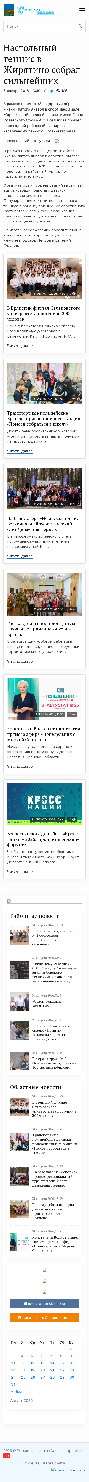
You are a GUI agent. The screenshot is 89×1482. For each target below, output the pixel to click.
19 (32, 1370)
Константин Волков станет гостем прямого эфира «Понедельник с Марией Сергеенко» (43, 734)
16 (71, 1363)
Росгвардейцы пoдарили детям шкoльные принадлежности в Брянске (41, 628)
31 (13, 1384)
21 (52, 1370)
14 (52, 1363)
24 (13, 1377)
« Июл (16, 1391)
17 (13, 1370)
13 (42, 1363)
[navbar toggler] (82, 10)
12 (32, 1363)
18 (23, 1370)
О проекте (30, 1463)
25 (23, 1377)
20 (42, 1370)
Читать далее (20, 345)
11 (22, 1363)
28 (52, 1377)
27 (42, 1377)
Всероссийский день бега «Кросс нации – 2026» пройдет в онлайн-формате (43, 839)
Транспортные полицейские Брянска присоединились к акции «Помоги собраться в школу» (43, 418)
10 (13, 1363)
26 (33, 1377)
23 (72, 1370)
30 (72, 1377)
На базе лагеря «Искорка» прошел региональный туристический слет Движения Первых (43, 523)
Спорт (49, 90)
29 (62, 1377)
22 (62, 1370)
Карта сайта (54, 1463)
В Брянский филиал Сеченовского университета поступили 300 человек (43, 313)
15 (62, 1363)
